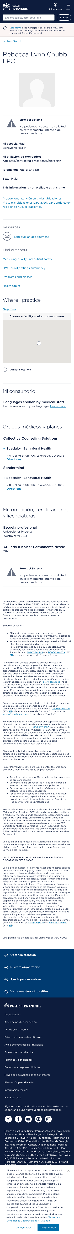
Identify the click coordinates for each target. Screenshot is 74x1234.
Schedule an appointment (31, 236)
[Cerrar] (68, 1171)
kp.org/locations (51, 682)
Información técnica (16, 1090)
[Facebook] (17, 1119)
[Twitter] (7, 1119)
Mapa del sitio (12, 1097)
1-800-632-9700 (61, 708)
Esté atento (16, 27)
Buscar (64, 17)
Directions (14, 459)
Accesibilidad (12, 1014)
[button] (39, 343)
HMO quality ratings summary (23, 268)
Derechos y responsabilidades (22, 1067)
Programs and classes (17, 277)
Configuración (23, 1227)
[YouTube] (27, 1119)
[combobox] (29, 17)
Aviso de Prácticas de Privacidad (23, 1044)
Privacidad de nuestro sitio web (23, 1037)
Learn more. (58, 406)
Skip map (9, 309)
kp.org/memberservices (16, 714)
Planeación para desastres (20, 1082)
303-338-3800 (36, 922)
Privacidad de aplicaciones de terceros (27, 1074)
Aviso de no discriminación (20, 1022)
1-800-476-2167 (40, 727)
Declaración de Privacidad (35, 1220)
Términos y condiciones (18, 1059)
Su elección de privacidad (19, 1052)
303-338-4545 (35, 652)
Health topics (11, 285)
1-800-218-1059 (56, 652)
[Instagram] (47, 1119)
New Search (14, 41)
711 (11, 655)
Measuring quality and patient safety (27, 259)
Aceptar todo (48, 1227)
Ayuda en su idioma (16, 1029)
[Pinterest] (37, 1119)
